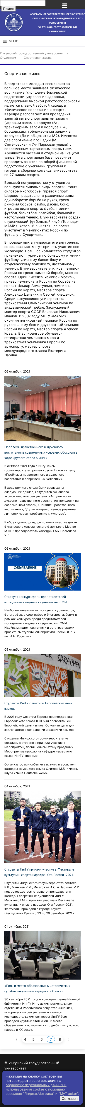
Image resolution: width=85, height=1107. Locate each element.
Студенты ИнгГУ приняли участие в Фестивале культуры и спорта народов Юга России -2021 (39, 872)
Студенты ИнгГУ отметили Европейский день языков (38, 706)
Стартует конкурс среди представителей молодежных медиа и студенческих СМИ (35, 599)
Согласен (70, 1098)
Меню (13, 41)
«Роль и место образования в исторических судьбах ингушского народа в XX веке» (37, 988)
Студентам (8, 57)
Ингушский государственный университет (31, 53)
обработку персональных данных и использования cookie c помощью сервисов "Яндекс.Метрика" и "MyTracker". (42, 1089)
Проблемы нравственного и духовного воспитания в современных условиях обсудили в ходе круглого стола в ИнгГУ (40, 452)
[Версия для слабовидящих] (79, 4)
